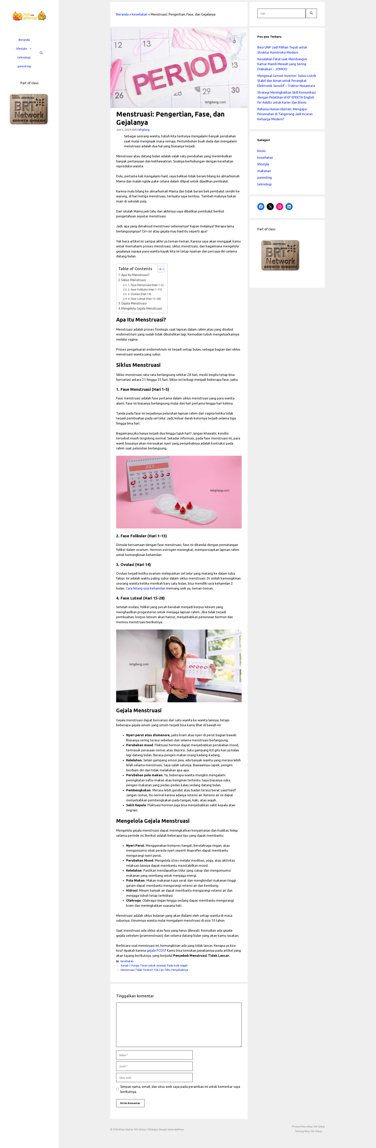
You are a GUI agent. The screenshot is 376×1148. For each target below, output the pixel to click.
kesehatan (139, 14)
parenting (24, 66)
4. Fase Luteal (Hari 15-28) (144, 298)
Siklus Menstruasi (133, 280)
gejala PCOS (156, 950)
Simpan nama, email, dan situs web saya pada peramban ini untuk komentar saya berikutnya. (180, 1089)
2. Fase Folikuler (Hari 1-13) (145, 289)
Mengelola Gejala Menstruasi (141, 308)
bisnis (261, 151)
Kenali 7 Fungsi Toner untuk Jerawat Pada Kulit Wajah (154, 965)
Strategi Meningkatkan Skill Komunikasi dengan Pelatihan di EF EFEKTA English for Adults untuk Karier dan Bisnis (286, 97)
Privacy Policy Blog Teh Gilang (308, 1126)
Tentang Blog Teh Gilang (308, 1131)
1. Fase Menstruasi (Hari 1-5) (146, 285)
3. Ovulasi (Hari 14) (139, 294)
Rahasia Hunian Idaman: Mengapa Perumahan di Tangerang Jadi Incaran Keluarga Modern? (285, 114)
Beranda (24, 39)
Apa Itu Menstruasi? (135, 275)
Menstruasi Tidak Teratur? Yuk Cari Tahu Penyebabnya (154, 969)
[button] (31, 48)
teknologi (24, 57)
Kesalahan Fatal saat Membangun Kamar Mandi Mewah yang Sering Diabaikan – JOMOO (282, 64)
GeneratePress (176, 1129)
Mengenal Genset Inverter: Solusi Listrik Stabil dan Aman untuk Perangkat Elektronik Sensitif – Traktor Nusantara (286, 80)
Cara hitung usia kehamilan (145, 588)
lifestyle (21, 48)
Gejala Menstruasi (134, 303)
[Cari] (311, 13)
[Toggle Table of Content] (159, 269)
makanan (264, 171)
